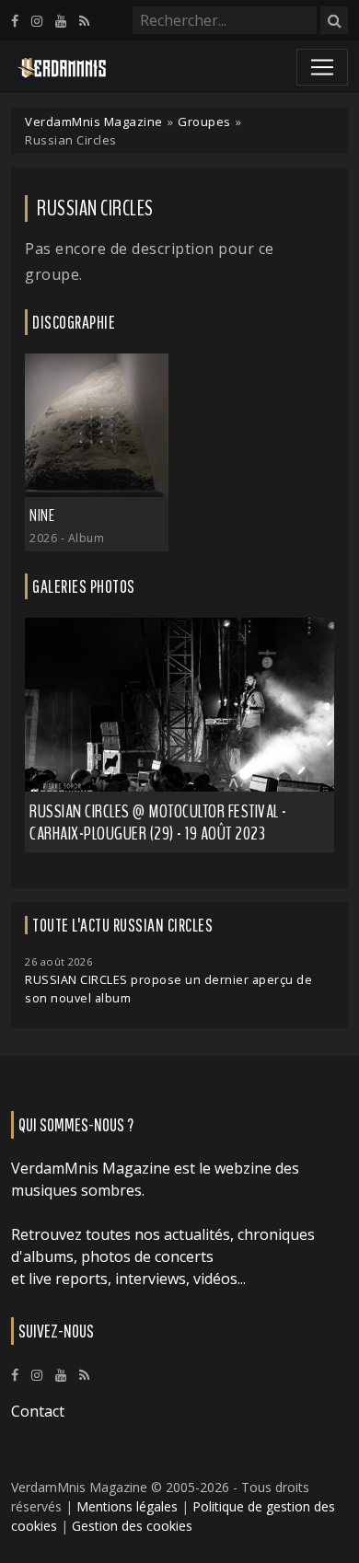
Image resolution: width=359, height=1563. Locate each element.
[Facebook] (14, 20)
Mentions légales (127, 1506)
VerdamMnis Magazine (94, 121)
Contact (37, 1411)
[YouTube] (60, 20)
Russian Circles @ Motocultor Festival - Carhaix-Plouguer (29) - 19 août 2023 (158, 822)
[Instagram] (36, 20)
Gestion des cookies (132, 1525)
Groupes (204, 121)
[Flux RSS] (84, 20)
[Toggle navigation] (322, 67)
